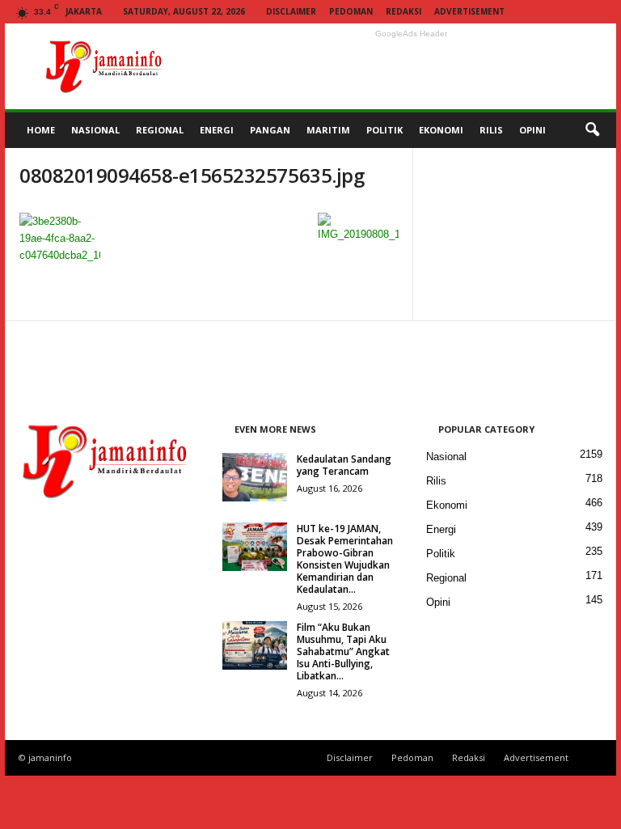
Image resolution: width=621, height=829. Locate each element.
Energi (441, 529)
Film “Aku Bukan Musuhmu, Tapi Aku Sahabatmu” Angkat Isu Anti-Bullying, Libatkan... (343, 651)
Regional (446, 578)
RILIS (491, 130)
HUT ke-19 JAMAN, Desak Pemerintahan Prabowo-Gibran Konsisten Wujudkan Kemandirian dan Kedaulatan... (345, 559)
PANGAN (270, 130)
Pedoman (351, 11)
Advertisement (469, 11)
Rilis (436, 481)
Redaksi (403, 11)
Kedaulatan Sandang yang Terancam (344, 465)
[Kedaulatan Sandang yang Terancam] (254, 477)
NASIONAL (95, 130)
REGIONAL (160, 130)
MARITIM (328, 130)
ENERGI (217, 130)
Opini (438, 602)
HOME (41, 130)
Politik (440, 554)
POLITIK (384, 130)
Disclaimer (291, 11)
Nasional (446, 456)
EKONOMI (441, 130)
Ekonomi (446, 505)
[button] (592, 130)
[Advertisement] (411, 66)
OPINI (532, 130)
